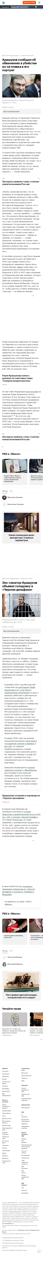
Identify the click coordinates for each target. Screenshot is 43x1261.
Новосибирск (6, 1113)
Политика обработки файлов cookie (14, 1250)
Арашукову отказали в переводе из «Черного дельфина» (21, 797)
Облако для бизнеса (24, 1140)
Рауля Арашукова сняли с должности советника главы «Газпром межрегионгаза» (17, 378)
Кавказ (4, 1153)
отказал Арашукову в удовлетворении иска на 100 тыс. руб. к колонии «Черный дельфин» (21, 814)
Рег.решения (25, 1155)
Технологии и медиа (6, 1082)
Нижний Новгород (5, 1133)
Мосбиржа (21, 1230)
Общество (5, 802)
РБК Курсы (23, 1171)
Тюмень (4, 1148)
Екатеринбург (6, 1110)
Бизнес (4, 384)
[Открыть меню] (39, 2)
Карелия (4, 1156)
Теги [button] (11, 491)
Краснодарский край (7, 1129)
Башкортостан (6, 1118)
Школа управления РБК (25, 1177)
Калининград (6, 1125)
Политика (5, 1071)
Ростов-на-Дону (5, 1142)
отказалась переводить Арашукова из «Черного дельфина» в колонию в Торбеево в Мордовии (18, 890)
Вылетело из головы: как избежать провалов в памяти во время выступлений (14, 1030)
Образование (7, 1035)
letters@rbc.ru (9, 1223)
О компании (25, 1116)
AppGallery (25, 1193)
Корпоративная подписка (26, 1099)
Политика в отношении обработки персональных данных (19, 1246)
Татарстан (5, 1145)
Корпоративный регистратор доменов (25, 1146)
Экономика (5, 1074)
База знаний (6, 1091)
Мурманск (5, 1158)
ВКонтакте (25, 1073)
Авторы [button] (5, 491)
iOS (23, 1188)
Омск (4, 1116)
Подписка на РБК (25, 1095)
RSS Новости (26, 1107)
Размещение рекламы (25, 1127)
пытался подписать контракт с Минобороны (20, 768)
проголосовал (32, 391)
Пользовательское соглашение (12, 1243)
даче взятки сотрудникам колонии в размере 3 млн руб (20, 743)
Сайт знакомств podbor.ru (25, 1162)
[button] (14, 472)
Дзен (23, 1081)
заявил (20, 266)
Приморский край (6, 1161)
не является (33, 399)
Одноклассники (26, 1075)
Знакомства (25, 1158)
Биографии (5, 1088)
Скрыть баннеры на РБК (25, 1089)
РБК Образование (6, 1094)
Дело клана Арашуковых (10, 55)
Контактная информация (25, 1120)
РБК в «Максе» (11, 454)
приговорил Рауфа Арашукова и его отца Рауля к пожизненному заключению (19, 690)
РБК (3, 178)
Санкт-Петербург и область (6, 1106)
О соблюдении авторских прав (13, 1240)
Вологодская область (6, 1122)
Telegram (24, 1078)
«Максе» (8, 904)
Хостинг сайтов (24, 1152)
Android (24, 1190)
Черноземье (6, 1150)
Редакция (24, 1123)
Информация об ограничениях (12, 1237)
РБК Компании (35, 1035)
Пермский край (5, 1137)
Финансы (5, 1086)
